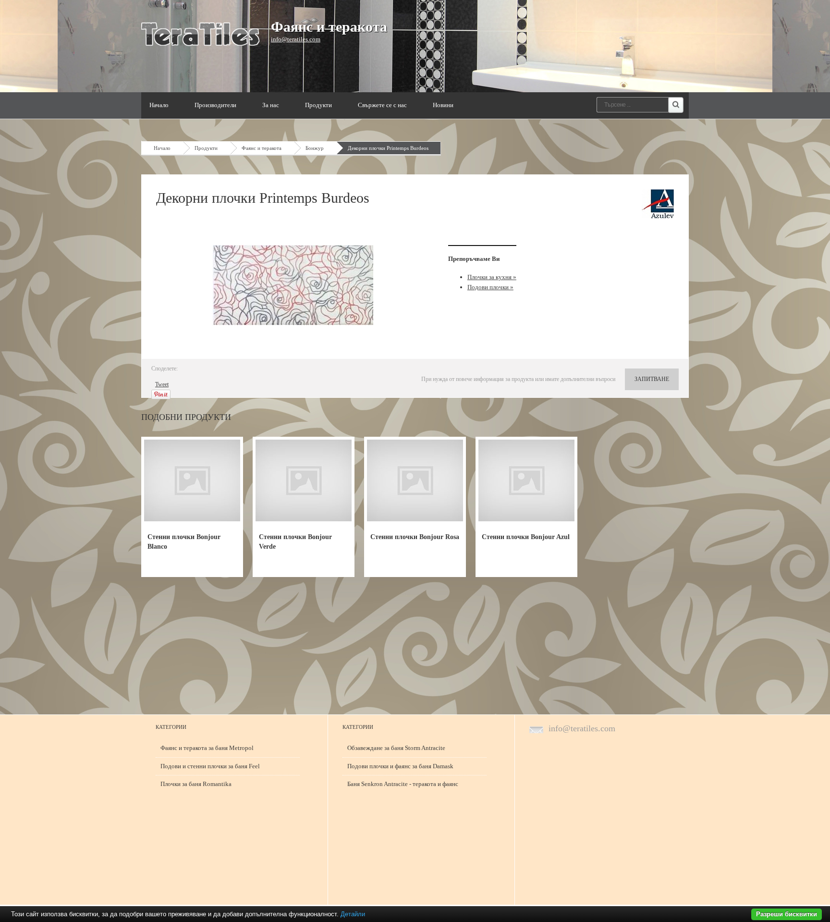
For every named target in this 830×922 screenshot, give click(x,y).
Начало (159, 105)
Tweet (162, 384)
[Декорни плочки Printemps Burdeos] (295, 285)
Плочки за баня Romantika (196, 783)
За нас (270, 105)
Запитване (652, 379)
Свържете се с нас (382, 105)
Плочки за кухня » (491, 277)
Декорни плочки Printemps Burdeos (388, 148)
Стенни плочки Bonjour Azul (526, 537)
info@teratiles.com (295, 39)
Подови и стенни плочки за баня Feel (210, 766)
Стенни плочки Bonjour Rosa (414, 537)
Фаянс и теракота (329, 27)
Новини (443, 105)
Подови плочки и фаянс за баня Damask (400, 766)
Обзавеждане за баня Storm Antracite (396, 747)
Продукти (318, 105)
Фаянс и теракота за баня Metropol (207, 747)
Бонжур (314, 148)
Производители (215, 105)
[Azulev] (658, 203)
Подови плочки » (490, 287)
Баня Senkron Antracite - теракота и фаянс (402, 783)
